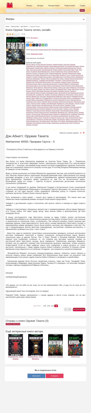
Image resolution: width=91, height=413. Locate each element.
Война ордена (53, 107)
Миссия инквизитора (52, 78)
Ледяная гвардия (75, 107)
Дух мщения (61, 119)
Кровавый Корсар (77, 96)
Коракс (49, 123)
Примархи (29, 118)
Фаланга (48, 110)
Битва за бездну (44, 112)
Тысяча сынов (36, 114)
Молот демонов (42, 102)
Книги (7, 26)
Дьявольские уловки (74, 73)
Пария (69, 89)
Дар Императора (46, 105)
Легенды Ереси (73, 112)
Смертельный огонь (68, 80)
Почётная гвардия (43, 107)
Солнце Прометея (64, 84)
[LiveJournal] (37, 45)
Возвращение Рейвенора (55, 96)
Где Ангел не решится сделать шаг (54, 118)
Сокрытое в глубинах (33, 75)
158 (44, 306)
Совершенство (31, 66)
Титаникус (58, 80)
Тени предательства (71, 118)
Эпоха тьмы (30, 116)
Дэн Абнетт (24, 26)
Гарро (71, 123)
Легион (76, 110)
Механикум (53, 112)
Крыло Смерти (31, 64)
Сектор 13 (35, 73)
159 (48, 306)
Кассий (28, 96)
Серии (82, 6)
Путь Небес (61, 121)
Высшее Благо (43, 73)
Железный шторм (64, 93)
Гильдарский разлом (66, 110)
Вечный (72, 64)
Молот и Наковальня (73, 98)
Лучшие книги (54, 6)
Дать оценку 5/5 (18, 34)
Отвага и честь (68, 109)
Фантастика (15, 26)
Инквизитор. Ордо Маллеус (65, 103)
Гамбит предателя (49, 68)
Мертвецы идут (62, 112)
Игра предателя (66, 86)
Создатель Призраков (60, 98)
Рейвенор (73, 87)
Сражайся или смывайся (46, 80)
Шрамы (54, 119)
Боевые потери (66, 82)
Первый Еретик (65, 114)
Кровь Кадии (56, 110)
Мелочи (43, 78)
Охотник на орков (35, 70)
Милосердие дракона (50, 87)
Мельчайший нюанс (44, 71)
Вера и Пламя (40, 93)
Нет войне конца (45, 121)
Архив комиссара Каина (56, 66)
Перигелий (38, 82)
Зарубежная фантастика (59, 49)
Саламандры (40, 94)
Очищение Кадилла (32, 109)
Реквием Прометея (32, 80)
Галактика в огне (31, 102)
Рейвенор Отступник (50, 100)
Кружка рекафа (57, 70)
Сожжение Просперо (77, 114)
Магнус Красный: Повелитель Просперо (60, 102)
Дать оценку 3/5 (13, 34)
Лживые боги (35, 96)
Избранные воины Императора (66, 68)
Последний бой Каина (72, 66)
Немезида (56, 114)
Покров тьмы (39, 68)
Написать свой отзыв (13, 324)
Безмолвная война (72, 121)
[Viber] (40, 45)
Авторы (40, 6)
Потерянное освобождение (59, 116)
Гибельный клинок (46, 114)
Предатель (40, 119)
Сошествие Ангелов (38, 110)
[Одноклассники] (30, 45)
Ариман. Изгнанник (51, 94)
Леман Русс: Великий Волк (43, 98)
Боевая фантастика (45, 49)
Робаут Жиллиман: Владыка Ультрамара (44, 91)
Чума (76, 70)
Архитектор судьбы (32, 112)
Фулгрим (42, 109)
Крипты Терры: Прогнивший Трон (56, 89)
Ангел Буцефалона (57, 71)
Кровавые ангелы (63, 91)
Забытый (64, 73)
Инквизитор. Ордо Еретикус (54, 109)
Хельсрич (43, 96)
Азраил (77, 103)
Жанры (29, 6)
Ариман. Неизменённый (48, 103)
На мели (35, 77)
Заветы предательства (73, 119)
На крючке (34, 71)
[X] (33, 45)
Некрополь (77, 102)
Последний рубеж (68, 70)
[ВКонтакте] (27, 45)
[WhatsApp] (43, 45)
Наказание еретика (42, 66)
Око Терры (54, 121)
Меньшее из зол (45, 75)
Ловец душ (41, 89)
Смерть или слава (64, 87)
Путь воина (34, 89)
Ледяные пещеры (32, 84)
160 (52, 306)
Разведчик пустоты (64, 100)
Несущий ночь (30, 94)
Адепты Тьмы (30, 98)
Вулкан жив (47, 119)
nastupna (56, 306)
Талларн (35, 125)
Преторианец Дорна (39, 123)
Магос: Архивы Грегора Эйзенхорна (71, 78)
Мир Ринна (75, 89)
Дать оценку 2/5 (10, 34)
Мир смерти (67, 96)
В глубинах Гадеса (69, 77)
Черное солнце (35, 103)
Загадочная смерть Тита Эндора (36, 86)
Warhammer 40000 (37, 54)
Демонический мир (55, 73)
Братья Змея (55, 75)
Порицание (75, 82)
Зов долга (66, 64)
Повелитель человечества (60, 123)
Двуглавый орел (58, 77)
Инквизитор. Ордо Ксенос (66, 94)
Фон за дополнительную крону (47, 84)
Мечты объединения (54, 86)
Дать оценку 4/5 (15, 34)
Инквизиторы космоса (45, 77)
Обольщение (74, 84)
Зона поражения (64, 107)
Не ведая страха (74, 116)
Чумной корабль (58, 64)
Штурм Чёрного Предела (44, 64)
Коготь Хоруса (78, 94)
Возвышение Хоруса (77, 93)
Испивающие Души (52, 93)
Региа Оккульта (38, 87)
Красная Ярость (76, 100)
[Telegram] (46, 45)
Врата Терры (47, 82)
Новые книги (69, 6)
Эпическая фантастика (75, 49)
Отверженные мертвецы (42, 116)
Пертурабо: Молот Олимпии (62, 105)
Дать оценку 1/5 (8, 34)
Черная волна (36, 105)
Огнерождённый (47, 70)
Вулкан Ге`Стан (65, 75)
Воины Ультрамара (38, 100)
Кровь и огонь (37, 118)
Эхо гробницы (56, 82)
